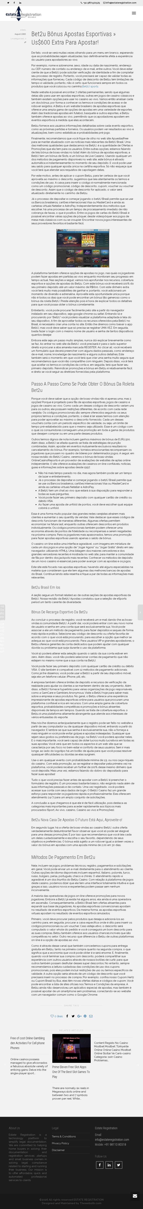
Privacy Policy (60, 1143)
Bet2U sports (90, 86)
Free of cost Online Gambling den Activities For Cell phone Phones (27, 1043)
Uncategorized (17, 39)
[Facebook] (14, 3)
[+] (71, 1048)
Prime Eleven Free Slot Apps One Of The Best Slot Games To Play (71, 1072)
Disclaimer (58, 1150)
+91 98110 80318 (115, 1144)
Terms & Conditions (64, 1136)
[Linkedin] (20, 3)
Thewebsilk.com (90, 1203)
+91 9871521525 (91, 3)
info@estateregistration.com (120, 3)
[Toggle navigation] (134, 13)
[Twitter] (8, 3)
